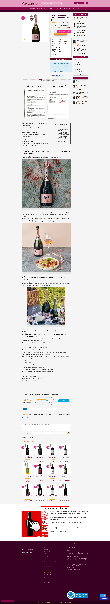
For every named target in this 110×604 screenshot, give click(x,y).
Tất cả (25, 409)
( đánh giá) (60, 22)
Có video (49, 409)
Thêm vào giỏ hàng (64, 31)
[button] (87, 3)
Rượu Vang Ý (77, 64)
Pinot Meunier (67, 53)
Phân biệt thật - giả (48, 551)
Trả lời (23, 417)
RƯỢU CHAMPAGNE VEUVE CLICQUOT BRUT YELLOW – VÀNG (27, 475)
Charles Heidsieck (63, 47)
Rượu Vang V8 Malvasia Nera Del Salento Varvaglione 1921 (40, 475)
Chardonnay (61, 53)
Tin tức (70, 8)
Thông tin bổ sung (48, 80)
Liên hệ (79, 8)
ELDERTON (27, 480)
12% (60, 45)
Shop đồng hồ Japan (48, 574)
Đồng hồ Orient (47, 577)
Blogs (45, 545)
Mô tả (40, 80)
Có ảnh (55, 409)
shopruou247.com (29, 549)
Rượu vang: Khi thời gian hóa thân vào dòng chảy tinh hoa (82, 97)
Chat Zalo (103, 595)
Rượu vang (39, 8)
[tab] (40, 80)
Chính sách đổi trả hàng (49, 566)
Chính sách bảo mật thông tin (50, 561)
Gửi (68, 432)
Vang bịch (45, 8)
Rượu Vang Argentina (78, 74)
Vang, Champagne (32, 11)
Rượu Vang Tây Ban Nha (79, 71)
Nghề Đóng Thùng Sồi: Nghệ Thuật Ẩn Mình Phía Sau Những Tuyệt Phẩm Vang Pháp (81, 87)
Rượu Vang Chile (78, 62)
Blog (74, 8)
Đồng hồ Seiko (47, 582)
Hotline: (7, 601)
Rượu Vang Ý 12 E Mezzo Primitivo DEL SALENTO (65, 496)
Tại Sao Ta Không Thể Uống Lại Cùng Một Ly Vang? (82, 93)
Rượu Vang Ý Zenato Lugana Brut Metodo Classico (28, 496)
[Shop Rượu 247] (30, 3)
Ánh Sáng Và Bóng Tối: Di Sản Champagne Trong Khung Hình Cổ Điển (81, 102)
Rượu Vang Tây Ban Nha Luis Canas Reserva (65, 457)
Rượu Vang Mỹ (77, 69)
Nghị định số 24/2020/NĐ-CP (61, 527)
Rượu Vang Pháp (78, 59)
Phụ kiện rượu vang (61, 8)
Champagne (61, 49)
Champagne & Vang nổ (64, 43)
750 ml (60, 51)
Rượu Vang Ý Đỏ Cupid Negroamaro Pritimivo (40, 457)
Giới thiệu (46, 556)
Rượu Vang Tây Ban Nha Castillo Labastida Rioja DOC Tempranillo (52, 475)
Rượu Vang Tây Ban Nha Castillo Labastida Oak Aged (52, 457)
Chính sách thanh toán (49, 569)
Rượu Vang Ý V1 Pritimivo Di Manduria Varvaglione (65, 475)
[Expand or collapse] (69, 124)
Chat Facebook (104, 598)
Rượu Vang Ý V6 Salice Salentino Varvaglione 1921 (40, 496)
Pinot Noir (61, 54)
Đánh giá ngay (64, 400)
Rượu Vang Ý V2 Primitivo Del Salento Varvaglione (28, 457)
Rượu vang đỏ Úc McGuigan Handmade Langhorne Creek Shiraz (52, 496)
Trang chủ (32, 8)
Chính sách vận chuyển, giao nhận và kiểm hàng (54, 563)
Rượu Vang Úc (77, 66)
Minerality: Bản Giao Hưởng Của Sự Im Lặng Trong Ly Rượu (82, 82)
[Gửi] (61, 3)
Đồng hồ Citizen (47, 579)
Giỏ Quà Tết (52, 8)
